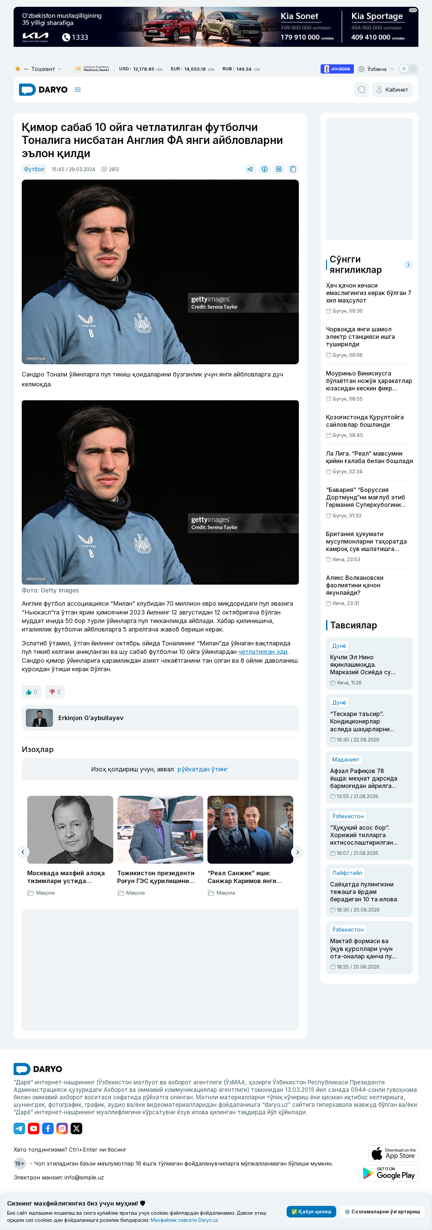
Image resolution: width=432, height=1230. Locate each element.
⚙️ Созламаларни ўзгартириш (382, 1211)
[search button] (361, 89)
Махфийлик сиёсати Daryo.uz (184, 1220)
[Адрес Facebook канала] (48, 1128)
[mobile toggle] (78, 89)
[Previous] (23, 852)
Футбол (34, 169)
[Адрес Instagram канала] (62, 1128)
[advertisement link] (337, 69)
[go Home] (38, 1069)
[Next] (297, 852)
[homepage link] (43, 90)
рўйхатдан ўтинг (203, 769)
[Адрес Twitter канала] (76, 1128)
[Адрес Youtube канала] (33, 1128)
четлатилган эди (262, 651)
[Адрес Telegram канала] (19, 1128)
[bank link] (91, 69)
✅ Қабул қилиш (311, 1211)
